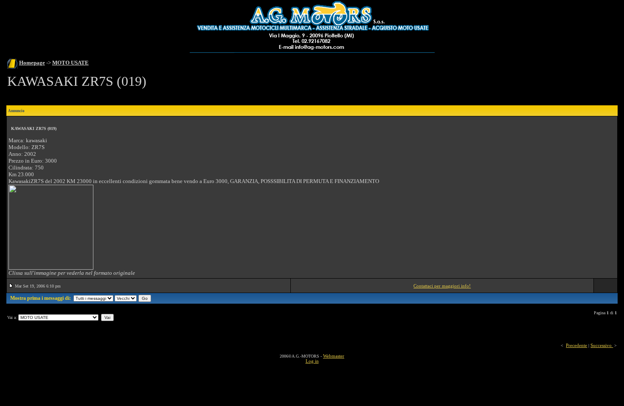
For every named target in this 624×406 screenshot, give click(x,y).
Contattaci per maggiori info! (442, 285)
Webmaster (333, 355)
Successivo (601, 345)
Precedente (576, 345)
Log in (312, 361)
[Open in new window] (50, 268)
